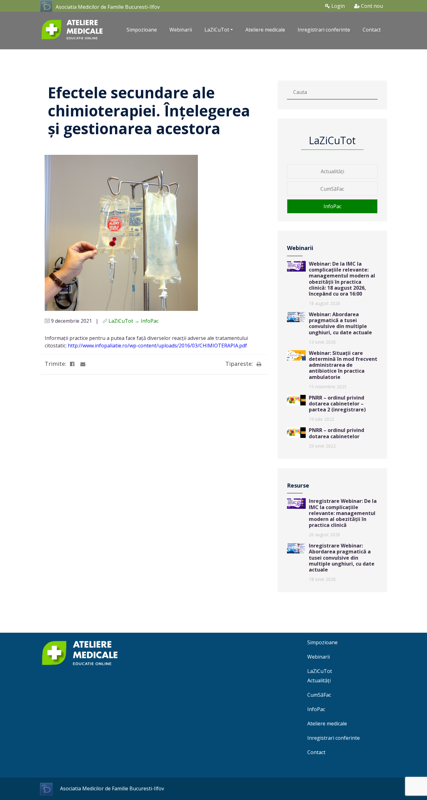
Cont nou (371, 5)
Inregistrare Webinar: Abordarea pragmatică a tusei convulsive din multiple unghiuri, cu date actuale (341, 557)
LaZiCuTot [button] (216, 29)
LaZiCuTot (319, 671)
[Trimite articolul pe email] (83, 364)
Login (337, 5)
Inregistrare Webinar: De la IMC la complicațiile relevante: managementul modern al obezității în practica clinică (343, 513)
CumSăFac (332, 188)
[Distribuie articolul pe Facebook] (72, 364)
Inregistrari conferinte (324, 29)
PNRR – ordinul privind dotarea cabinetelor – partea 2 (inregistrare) (337, 403)
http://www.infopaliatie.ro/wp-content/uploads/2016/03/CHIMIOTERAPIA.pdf (157, 345)
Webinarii (180, 29)
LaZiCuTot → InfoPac (133, 320)
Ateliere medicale (265, 29)
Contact (372, 29)
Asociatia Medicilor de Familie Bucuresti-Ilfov (108, 6)
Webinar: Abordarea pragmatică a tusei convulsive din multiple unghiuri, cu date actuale (340, 323)
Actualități (332, 171)
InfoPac (332, 206)
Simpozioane (142, 29)
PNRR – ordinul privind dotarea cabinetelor (336, 433)
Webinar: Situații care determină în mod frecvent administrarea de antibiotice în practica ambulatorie (343, 365)
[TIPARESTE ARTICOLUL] (259, 364)
